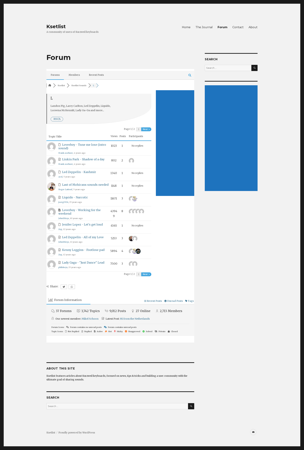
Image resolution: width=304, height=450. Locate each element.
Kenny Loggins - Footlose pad (83, 250)
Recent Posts (96, 74)
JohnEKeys (63, 218)
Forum (222, 27)
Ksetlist (56, 26)
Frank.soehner (65, 153)
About (253, 27)
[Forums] (49, 85)
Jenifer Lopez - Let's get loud (82, 224)
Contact (238, 27)
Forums (55, 74)
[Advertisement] (175, 143)
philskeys (63, 267)
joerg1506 (63, 202)
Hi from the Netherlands (135, 318)
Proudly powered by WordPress (76, 432)
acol (60, 176)
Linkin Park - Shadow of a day (83, 159)
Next (145, 129)
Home (186, 27)
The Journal (204, 27)
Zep (60, 229)
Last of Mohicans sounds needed (85, 184)
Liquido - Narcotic (75, 197)
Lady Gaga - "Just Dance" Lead (83, 262)
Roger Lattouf (65, 189)
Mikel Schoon (90, 318)
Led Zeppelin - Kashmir (79, 172)
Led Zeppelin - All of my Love (83, 237)
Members (74, 74)
